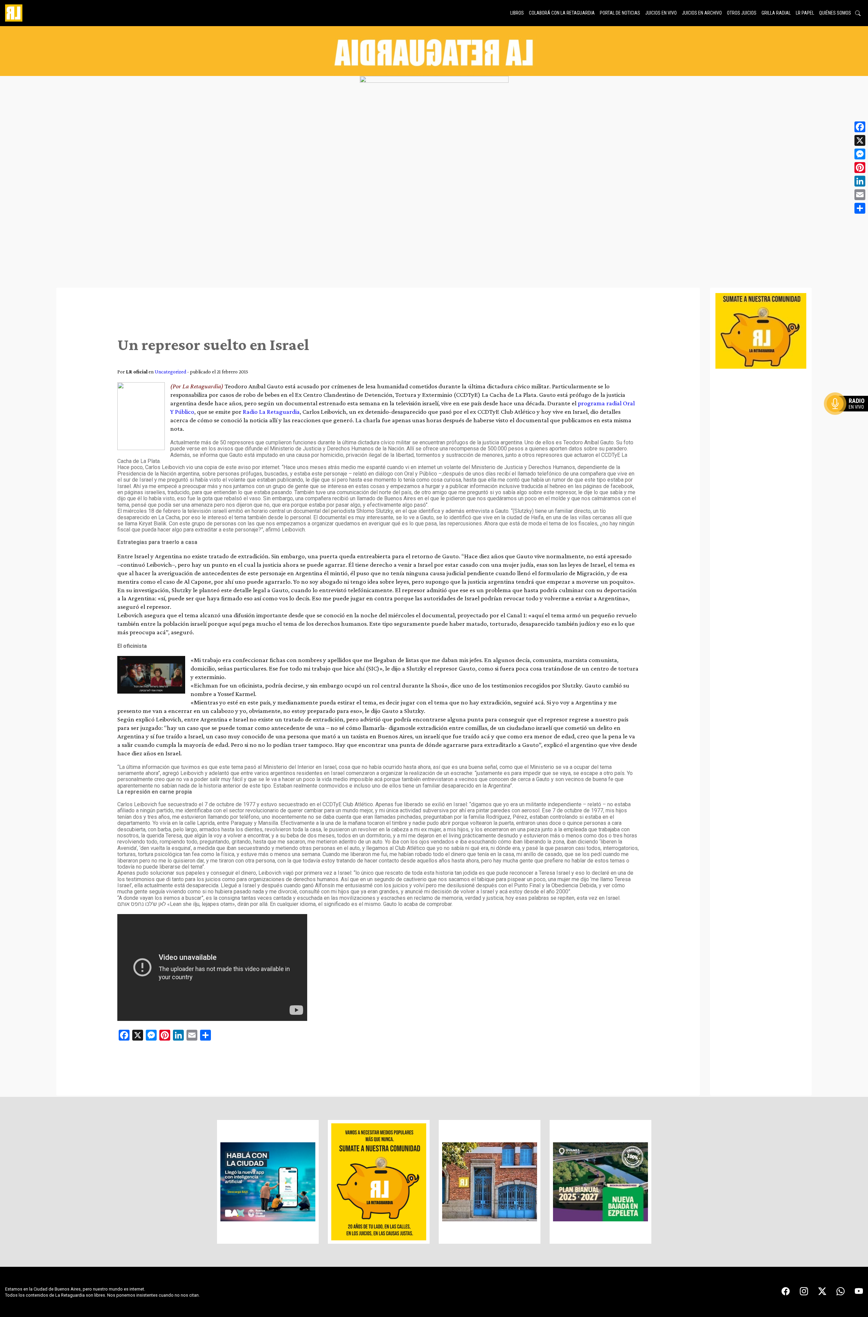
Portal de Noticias (620, 13)
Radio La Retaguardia (271, 411)
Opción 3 (849, 420)
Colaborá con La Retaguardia (562, 13)
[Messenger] (860, 154)
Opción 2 (849, 417)
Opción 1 (849, 414)
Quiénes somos (835, 13)
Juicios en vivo (661, 13)
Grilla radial (776, 13)
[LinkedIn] (860, 181)
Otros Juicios (741, 13)
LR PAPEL (805, 13)
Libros (517, 13)
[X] (860, 140)
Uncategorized (170, 371)
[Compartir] (860, 208)
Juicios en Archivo (702, 13)
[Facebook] (860, 127)
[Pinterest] (860, 167)
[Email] (860, 194)
